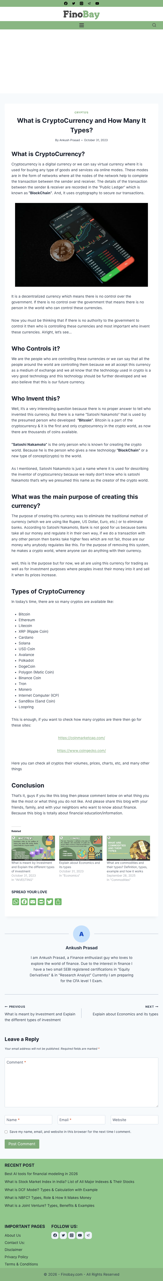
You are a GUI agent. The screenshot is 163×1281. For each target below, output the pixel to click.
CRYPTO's (81, 112)
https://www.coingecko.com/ (81, 750)
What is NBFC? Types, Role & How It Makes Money (48, 1198)
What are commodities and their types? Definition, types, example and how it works (127, 867)
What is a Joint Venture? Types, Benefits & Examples (49, 1205)
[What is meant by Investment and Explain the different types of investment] (33, 848)
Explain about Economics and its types (125, 1010)
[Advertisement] (81, 61)
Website (119, 1120)
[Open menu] (81, 25)
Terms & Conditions (21, 1264)
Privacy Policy (16, 1257)
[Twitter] (73, 3)
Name (13, 1120)
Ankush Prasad (69, 140)
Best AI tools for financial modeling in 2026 (41, 1174)
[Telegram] (89, 3)
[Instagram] (81, 3)
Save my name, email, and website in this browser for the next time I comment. (70, 1132)
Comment (16, 1062)
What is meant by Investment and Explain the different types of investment (32, 867)
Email (65, 1120)
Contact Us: (15, 1242)
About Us (13, 1235)
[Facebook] (65, 3)
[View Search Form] (154, 25)
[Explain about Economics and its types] (81, 848)
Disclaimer (13, 1250)
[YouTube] (97, 3)
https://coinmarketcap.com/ (81, 738)
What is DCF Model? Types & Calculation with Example (51, 1190)
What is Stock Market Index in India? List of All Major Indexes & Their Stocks (69, 1182)
